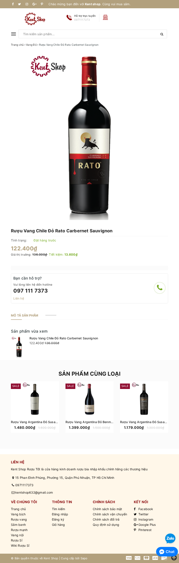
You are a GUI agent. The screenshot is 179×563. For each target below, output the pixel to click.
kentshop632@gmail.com (34, 492)
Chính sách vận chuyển (110, 514)
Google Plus (147, 524)
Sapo (84, 558)
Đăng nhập (60, 514)
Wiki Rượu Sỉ (20, 545)
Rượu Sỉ (16, 540)
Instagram (145, 519)
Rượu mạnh (19, 530)
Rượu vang (19, 519)
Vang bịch (18, 514)
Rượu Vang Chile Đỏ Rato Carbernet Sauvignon (63, 338)
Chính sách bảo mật (107, 509)
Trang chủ (18, 509)
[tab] (24, 315)
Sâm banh (18, 524)
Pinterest (145, 530)
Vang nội (17, 535)
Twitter (143, 514)
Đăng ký (58, 519)
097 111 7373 (30, 291)
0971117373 (24, 485)
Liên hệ (18, 298)
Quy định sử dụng (106, 524)
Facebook (145, 509)
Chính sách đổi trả (106, 519)
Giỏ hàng (58, 524)
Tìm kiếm (58, 509)
